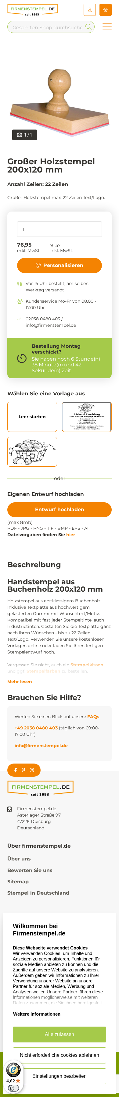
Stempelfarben (43, 671)
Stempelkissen (86, 665)
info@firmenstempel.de (41, 745)
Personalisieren (63, 265)
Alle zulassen (59, 1034)
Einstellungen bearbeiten (59, 1076)
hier (70, 534)
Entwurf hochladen (59, 509)
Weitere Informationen (36, 1014)
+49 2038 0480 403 (36, 728)
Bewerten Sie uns (29, 870)
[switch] (13, 1088)
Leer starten (32, 416)
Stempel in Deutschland (38, 893)
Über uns (19, 859)
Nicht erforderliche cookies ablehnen (59, 1055)
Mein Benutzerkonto (90, 10)
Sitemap (18, 882)
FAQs (93, 716)
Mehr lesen (19, 681)
